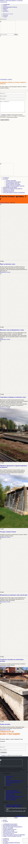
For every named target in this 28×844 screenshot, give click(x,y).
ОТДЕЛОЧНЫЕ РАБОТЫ (12, 183)
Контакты (8, 778)
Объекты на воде (10, 799)
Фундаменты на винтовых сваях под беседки (13, 595)
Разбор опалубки (5, 724)
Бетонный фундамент (12, 790)
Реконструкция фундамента (13, 792)
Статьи (8, 785)
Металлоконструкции (12, 798)
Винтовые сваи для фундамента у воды (12, 330)
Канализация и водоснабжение (14, 796)
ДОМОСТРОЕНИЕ (11, 180)
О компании (9, 776)
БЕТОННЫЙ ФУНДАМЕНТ (13, 182)
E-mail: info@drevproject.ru (14, 806)
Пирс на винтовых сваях (7, 264)
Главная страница (4, 202)
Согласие (3, 114)
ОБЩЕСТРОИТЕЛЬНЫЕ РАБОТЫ (15, 186)
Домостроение (10, 793)
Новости (8, 783)
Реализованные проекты (13, 782)
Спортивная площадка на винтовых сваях (13, 397)
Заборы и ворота (10, 795)
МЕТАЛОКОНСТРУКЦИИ (13, 184)
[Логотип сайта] (8, 33)
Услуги (8, 779)
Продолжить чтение (5, 272)
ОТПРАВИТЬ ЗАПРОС (6, 79)
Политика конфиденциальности (15, 781)
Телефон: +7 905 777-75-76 (13, 805)
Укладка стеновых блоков (8, 531)
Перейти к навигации (5, 0)
